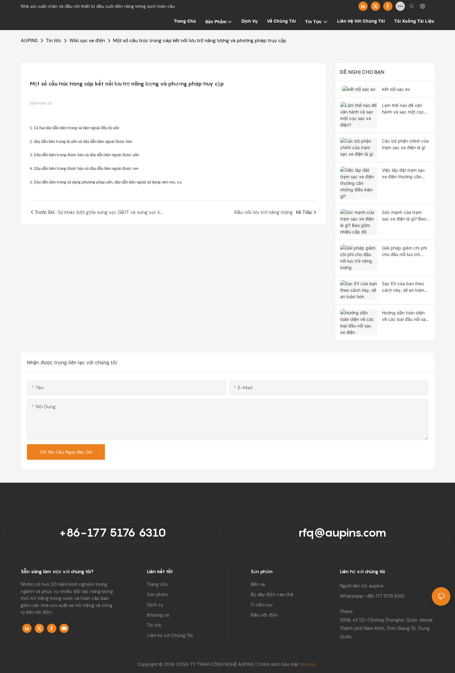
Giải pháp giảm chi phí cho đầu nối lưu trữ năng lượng (404, 251)
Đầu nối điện (264, 615)
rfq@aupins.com (342, 532)
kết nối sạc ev (396, 89)
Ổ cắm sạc (262, 605)
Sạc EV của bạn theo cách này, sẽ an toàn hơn (403, 287)
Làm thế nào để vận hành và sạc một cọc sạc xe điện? (403, 109)
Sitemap (309, 664)
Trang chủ (157, 584)
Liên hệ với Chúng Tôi (170, 635)
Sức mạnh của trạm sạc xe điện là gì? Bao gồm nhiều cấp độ (404, 216)
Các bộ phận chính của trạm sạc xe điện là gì (405, 144)
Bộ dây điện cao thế (272, 594)
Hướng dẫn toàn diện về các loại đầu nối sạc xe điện (405, 316)
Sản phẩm (157, 594)
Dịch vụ (155, 605)
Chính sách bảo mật (279, 664)
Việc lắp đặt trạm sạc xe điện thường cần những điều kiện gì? (403, 173)
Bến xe (258, 584)
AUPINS (29, 40)
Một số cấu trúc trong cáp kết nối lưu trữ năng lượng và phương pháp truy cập (199, 40)
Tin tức (53, 40)
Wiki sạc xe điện (87, 40)
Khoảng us (158, 615)
